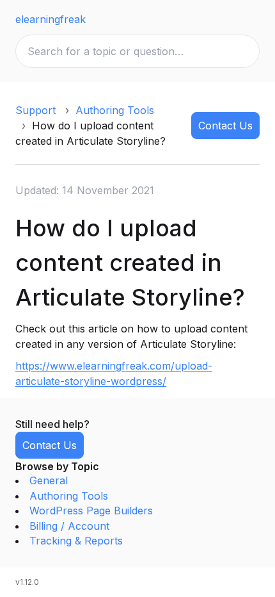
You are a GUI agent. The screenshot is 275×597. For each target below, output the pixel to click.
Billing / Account (69, 525)
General (48, 480)
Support (35, 110)
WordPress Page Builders (91, 510)
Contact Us (225, 125)
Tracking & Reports (76, 540)
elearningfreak (50, 19)
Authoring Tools (114, 110)
